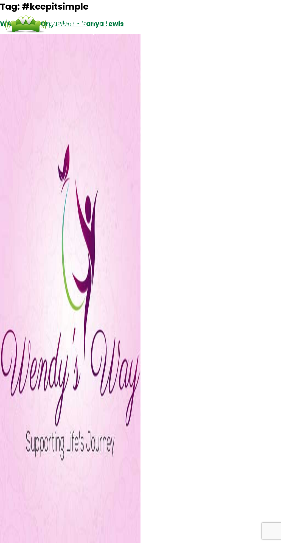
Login (226, 24)
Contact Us (198, 24)
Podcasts (163, 24)
